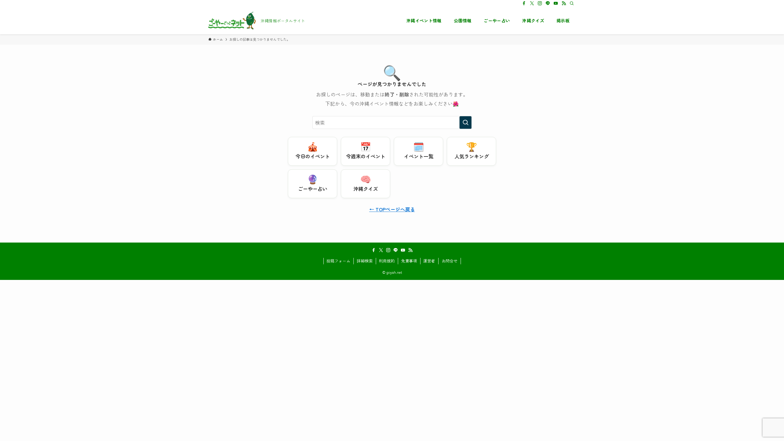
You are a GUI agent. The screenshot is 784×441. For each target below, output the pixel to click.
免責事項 (409, 261)
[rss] (564, 3)
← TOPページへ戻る (392, 209)
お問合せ (450, 261)
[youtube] (556, 3)
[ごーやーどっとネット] (232, 20)
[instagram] (540, 3)
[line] (548, 3)
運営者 (429, 261)
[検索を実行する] (465, 122)
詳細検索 (365, 261)
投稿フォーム (338, 261)
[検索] (572, 3)
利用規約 (387, 261)
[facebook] (524, 3)
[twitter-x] (532, 3)
